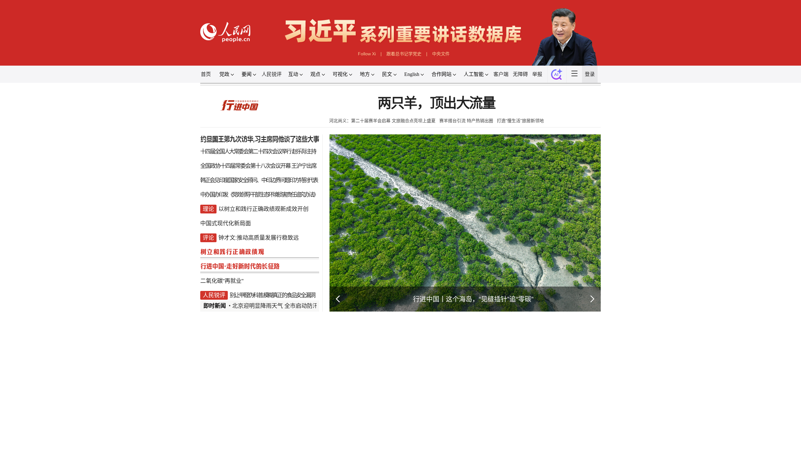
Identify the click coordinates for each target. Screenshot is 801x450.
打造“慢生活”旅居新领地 (520, 120)
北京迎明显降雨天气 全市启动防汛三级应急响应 (292, 306)
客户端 (500, 74)
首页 (206, 74)
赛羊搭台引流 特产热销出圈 (466, 120)
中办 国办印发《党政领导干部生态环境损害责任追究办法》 (259, 195)
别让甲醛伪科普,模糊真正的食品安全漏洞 (272, 295)
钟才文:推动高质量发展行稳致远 (258, 238)
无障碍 (520, 74)
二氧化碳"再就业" (221, 281)
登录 (590, 74)
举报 (537, 74)
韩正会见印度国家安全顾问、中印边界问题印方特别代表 (259, 180)
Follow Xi (367, 53)
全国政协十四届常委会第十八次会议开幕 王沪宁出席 (258, 166)
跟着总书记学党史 (403, 53)
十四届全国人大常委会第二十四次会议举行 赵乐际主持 (258, 151)
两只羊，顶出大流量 (436, 103)
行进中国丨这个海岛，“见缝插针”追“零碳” (473, 298)
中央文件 (441, 53)
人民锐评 (272, 74)
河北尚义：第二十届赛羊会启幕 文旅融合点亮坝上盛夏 (382, 120)
